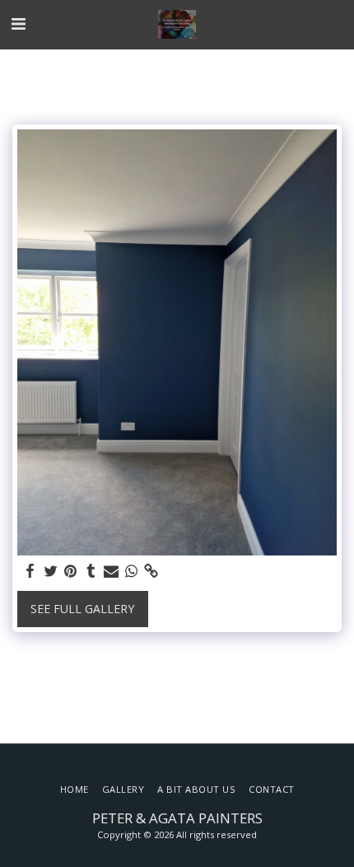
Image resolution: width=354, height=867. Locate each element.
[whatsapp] (131, 571)
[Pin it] (70, 571)
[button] (18, 23)
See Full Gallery (82, 608)
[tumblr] (91, 571)
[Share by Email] (111, 571)
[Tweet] (51, 571)
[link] (151, 571)
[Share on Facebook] (30, 571)
